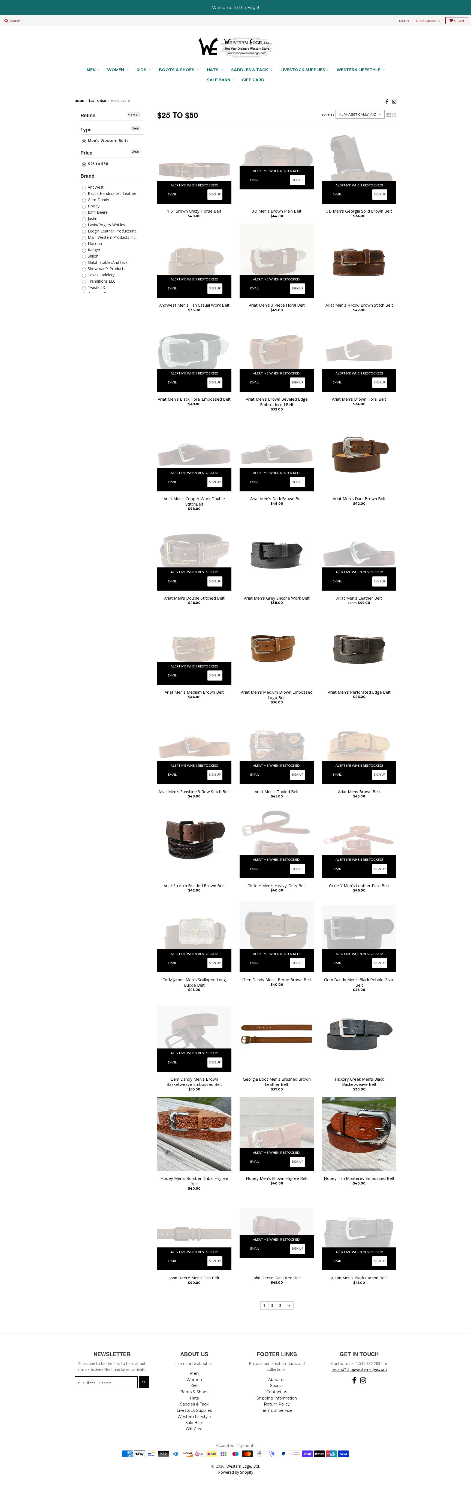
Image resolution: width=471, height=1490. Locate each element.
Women (116, 69)
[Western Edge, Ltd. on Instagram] (394, 101)
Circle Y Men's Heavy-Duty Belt (276, 885)
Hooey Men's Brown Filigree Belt (277, 1178)
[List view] (394, 115)
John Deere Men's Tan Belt (194, 1277)
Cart (459, 21)
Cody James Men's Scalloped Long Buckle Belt (194, 982)
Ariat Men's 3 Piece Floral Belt (277, 305)
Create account (428, 21)
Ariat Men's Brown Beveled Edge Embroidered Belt (277, 402)
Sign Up (215, 194)
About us (276, 1379)
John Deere (97, 212)
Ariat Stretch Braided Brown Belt (194, 885)
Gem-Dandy (98, 199)
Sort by (328, 114)
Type (86, 129)
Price (86, 152)
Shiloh (92, 256)
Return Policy (277, 1404)
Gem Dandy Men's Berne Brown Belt (276, 979)
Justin (92, 218)
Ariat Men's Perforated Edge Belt (359, 692)
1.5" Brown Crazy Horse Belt (194, 211)
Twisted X (96, 287)
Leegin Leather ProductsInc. (112, 231)
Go (144, 1382)
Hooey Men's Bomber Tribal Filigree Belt (194, 1181)
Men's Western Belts (108, 140)
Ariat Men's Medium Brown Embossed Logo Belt (277, 695)
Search (276, 1385)
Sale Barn (218, 79)
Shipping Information (276, 1398)
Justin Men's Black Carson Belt (359, 1277)
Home (79, 101)
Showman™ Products (106, 268)
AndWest (95, 187)
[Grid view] (389, 115)
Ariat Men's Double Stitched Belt (194, 598)
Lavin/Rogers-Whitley (106, 224)
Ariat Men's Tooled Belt (277, 791)
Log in (404, 21)
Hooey (93, 205)
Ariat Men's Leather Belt (359, 598)
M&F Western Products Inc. (111, 237)
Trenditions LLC (101, 281)
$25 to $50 (97, 101)
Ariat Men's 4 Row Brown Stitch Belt (359, 305)
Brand (87, 175)
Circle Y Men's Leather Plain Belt (359, 885)
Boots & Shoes (177, 69)
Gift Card (253, 79)
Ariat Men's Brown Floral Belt (359, 399)
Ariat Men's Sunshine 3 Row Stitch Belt (194, 791)
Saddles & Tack (250, 69)
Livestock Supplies (302, 69)
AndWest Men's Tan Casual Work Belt (194, 305)
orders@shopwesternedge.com (359, 1369)
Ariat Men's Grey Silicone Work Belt (277, 598)
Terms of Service (276, 1410)
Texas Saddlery (100, 274)
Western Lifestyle (359, 69)
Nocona (94, 243)
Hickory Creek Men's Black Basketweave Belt (359, 1082)
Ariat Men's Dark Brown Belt (276, 498)
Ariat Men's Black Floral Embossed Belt (194, 399)
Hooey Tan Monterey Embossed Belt (359, 1178)
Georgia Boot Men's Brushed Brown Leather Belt (277, 1082)
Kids (142, 69)
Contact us (276, 1391)
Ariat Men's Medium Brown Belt (194, 692)
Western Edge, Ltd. (243, 1466)
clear (135, 128)
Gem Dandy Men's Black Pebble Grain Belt (359, 982)
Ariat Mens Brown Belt (359, 791)
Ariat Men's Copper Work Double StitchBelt (194, 501)
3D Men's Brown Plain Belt (276, 211)
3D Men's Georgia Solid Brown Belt (359, 211)
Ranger (93, 249)
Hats (213, 69)
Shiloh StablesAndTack (107, 262)
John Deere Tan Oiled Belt (276, 1277)
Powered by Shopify (235, 1472)
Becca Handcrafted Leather (111, 193)
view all (133, 114)
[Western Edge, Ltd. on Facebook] (386, 101)
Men (91, 69)
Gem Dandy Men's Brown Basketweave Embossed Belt (194, 1082)
